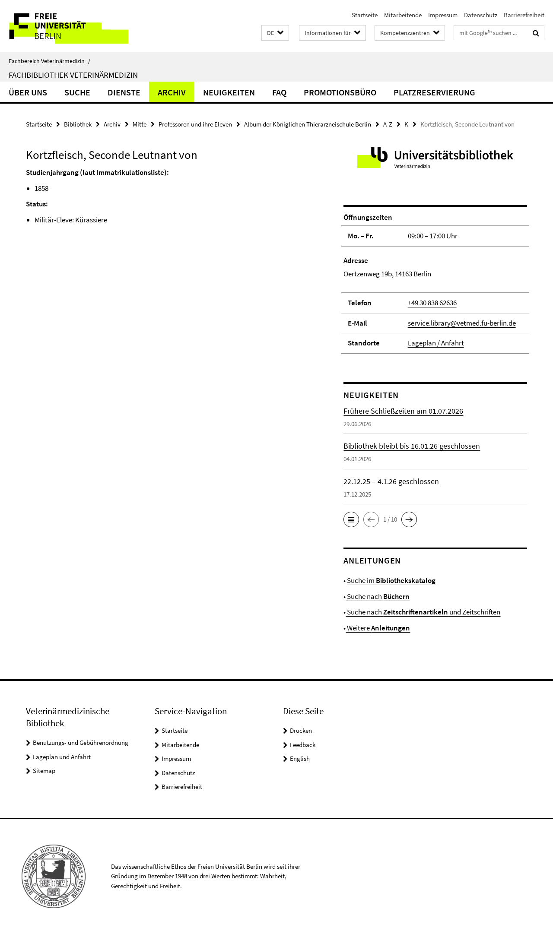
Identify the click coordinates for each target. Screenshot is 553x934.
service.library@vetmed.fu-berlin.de (462, 323)
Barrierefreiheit (524, 15)
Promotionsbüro (340, 92)
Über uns (28, 92)
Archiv (172, 92)
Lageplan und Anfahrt (62, 757)
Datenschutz (480, 15)
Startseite (365, 15)
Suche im (391, 580)
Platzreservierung (434, 92)
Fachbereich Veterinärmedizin (49, 61)
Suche (77, 92)
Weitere (378, 628)
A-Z (387, 124)
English (300, 758)
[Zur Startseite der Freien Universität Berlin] (72, 26)
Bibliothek (78, 124)
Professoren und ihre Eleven (195, 124)
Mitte (139, 124)
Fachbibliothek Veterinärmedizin (73, 75)
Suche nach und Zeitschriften (423, 612)
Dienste (124, 92)
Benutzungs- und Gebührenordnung (80, 742)
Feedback (302, 745)
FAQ (279, 92)
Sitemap (44, 770)
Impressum (443, 15)
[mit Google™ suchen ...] (536, 33)
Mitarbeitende (403, 15)
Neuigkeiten (229, 92)
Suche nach (378, 596)
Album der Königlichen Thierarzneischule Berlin (307, 124)
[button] (275, 33)
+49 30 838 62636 (432, 302)
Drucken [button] (301, 730)
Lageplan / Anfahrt (436, 343)
